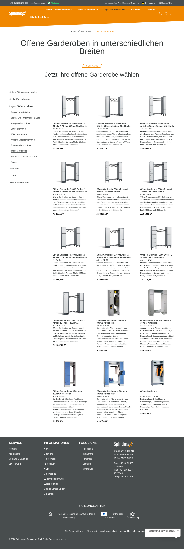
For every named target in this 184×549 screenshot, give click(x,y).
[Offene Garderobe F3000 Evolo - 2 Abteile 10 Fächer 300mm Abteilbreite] (114, 171)
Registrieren (135, 3)
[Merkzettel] (166, 13)
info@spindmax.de (38, 3)
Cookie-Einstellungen (54, 489)
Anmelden (122, 3)
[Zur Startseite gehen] (17, 13)
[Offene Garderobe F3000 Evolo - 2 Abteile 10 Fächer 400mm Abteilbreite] (157, 237)
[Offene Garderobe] (157, 373)
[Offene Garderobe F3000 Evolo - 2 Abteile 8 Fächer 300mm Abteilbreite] (157, 106)
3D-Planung (15, 464)
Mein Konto (14, 454)
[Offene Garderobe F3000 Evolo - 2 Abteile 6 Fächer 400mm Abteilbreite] (70, 237)
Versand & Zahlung (18, 459)
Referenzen (50, 459)
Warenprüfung (51, 484)
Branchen (49, 494)
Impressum (49, 464)
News (47, 449)
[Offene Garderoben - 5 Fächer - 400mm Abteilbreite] (70, 373)
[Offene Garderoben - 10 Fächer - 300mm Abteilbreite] (157, 302)
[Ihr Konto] (171, 13)
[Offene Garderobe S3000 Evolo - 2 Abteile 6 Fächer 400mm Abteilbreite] (114, 237)
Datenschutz (50, 474)
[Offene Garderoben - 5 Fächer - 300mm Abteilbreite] (114, 302)
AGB (46, 469)
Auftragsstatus (111, 3)
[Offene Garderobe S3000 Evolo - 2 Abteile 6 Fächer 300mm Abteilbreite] (114, 106)
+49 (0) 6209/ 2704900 (19, 3)
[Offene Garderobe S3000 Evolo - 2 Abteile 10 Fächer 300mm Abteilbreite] (157, 171)
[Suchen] (160, 13)
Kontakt (13, 449)
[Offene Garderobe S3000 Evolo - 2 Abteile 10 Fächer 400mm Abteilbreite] (70, 302)
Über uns (48, 454)
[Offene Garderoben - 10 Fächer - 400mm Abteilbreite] (114, 373)
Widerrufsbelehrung (54, 479)
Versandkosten (112, 531)
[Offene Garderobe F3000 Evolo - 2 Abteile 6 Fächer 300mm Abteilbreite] (70, 106)
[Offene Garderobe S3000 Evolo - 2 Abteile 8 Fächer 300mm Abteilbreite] (70, 171)
